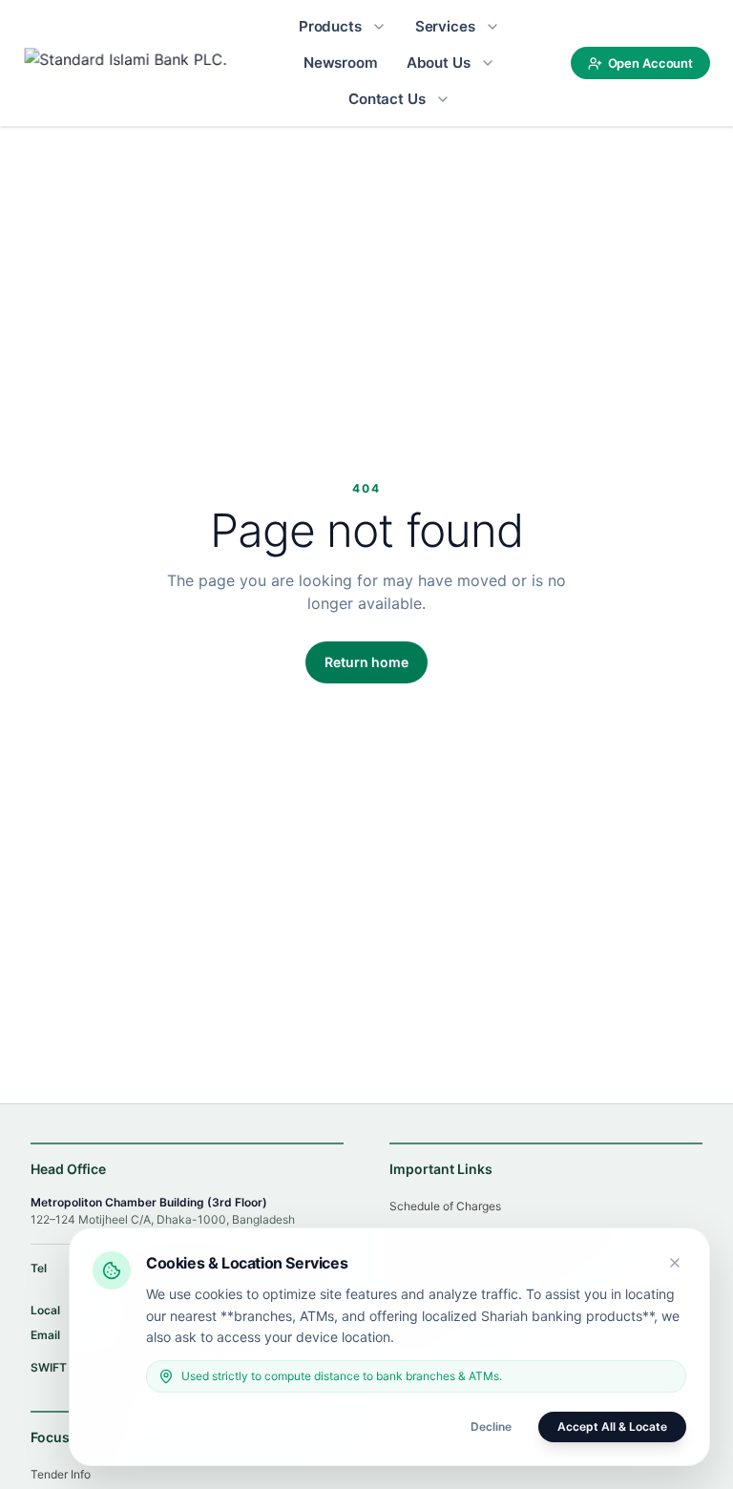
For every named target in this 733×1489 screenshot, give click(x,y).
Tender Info (61, 1474)
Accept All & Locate (612, 1426)
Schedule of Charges (445, 1206)
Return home (366, 662)
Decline (491, 1426)
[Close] (674, 1262)
